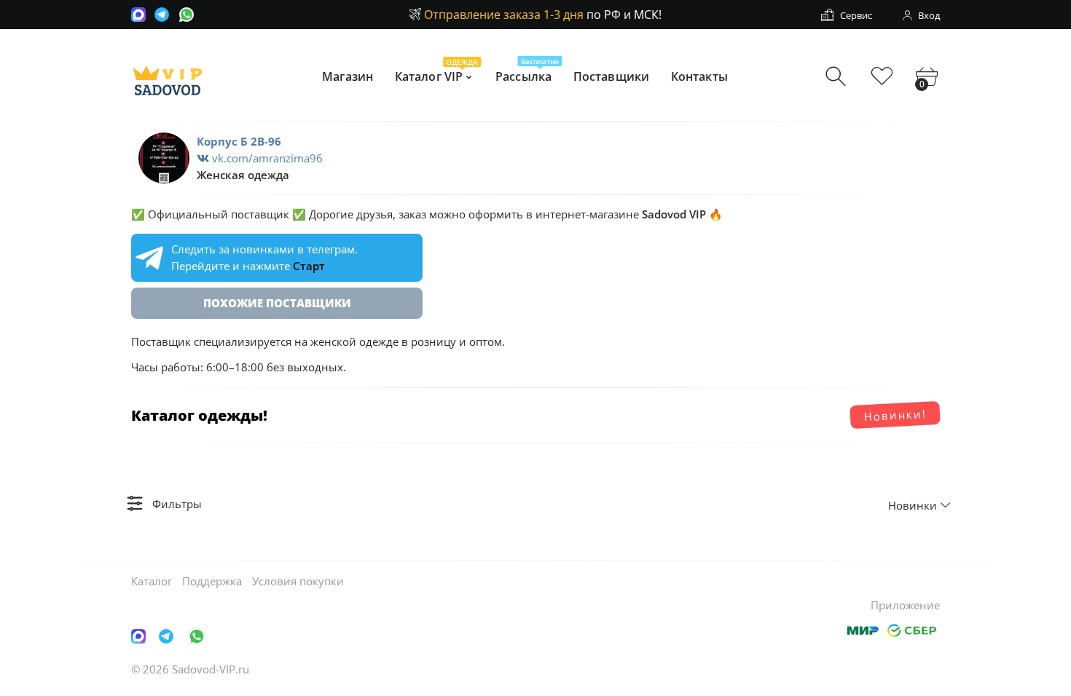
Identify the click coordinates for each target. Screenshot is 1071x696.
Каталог (151, 581)
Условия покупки (298, 581)
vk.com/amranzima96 (266, 158)
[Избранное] (882, 77)
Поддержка (212, 581)
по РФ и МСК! (543, 15)
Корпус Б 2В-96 (239, 141)
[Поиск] (837, 77)
